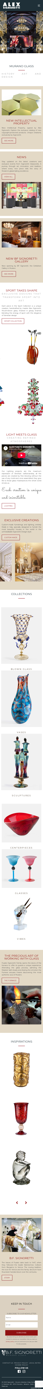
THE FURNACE (10, 981)
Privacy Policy (21, 1363)
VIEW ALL (8, 177)
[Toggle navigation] (34, 5)
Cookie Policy (21, 1365)
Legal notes (34, 1363)
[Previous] (5, 1171)
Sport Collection (13, 321)
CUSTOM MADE (10, 537)
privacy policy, (10, 1341)
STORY (7, 1278)
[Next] (37, 1171)
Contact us (8, 1363)
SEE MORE (8, 141)
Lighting (8, 506)
